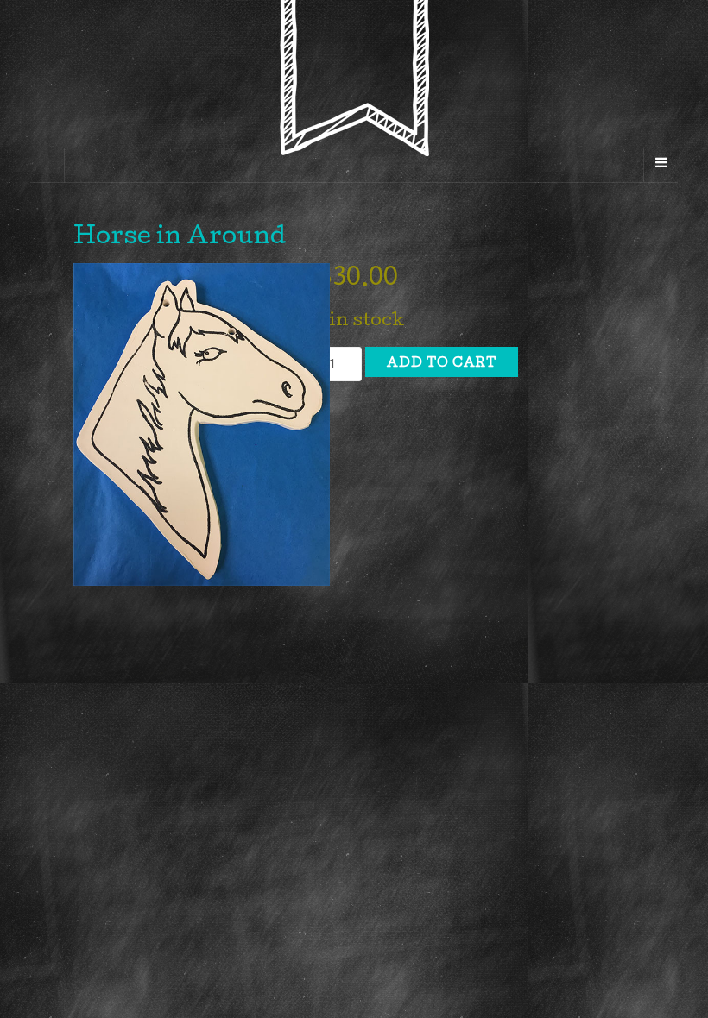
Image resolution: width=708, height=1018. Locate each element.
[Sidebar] (47, 165)
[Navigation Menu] (660, 165)
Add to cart (441, 364)
